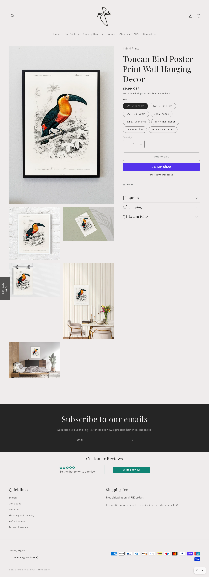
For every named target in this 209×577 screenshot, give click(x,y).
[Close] (144, 265)
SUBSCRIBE (126, 296)
